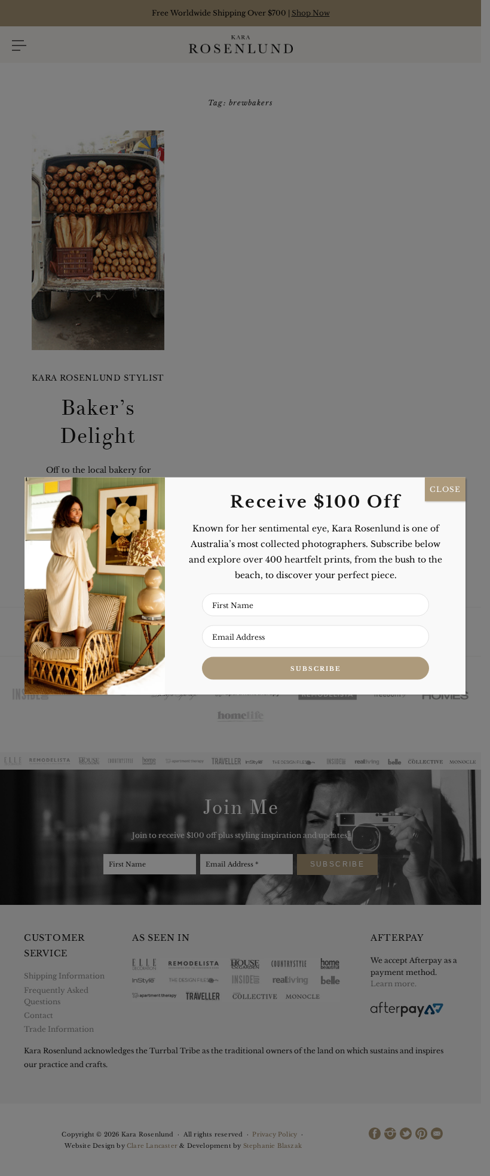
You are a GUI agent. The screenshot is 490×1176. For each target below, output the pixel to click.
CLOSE (445, 489)
